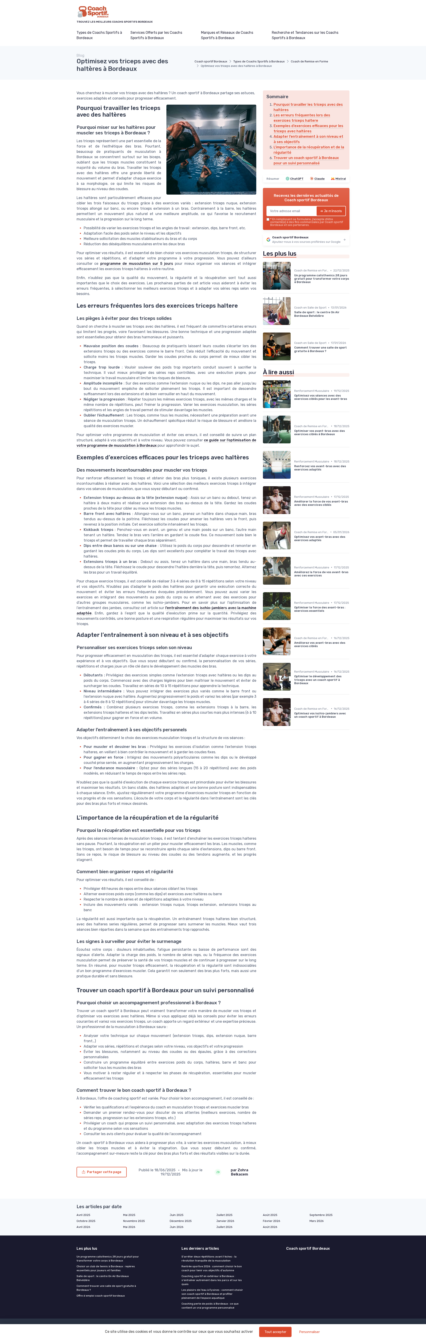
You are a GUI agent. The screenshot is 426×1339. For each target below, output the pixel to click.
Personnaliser (309, 1332)
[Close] (293, 657)
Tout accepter (275, 1332)
